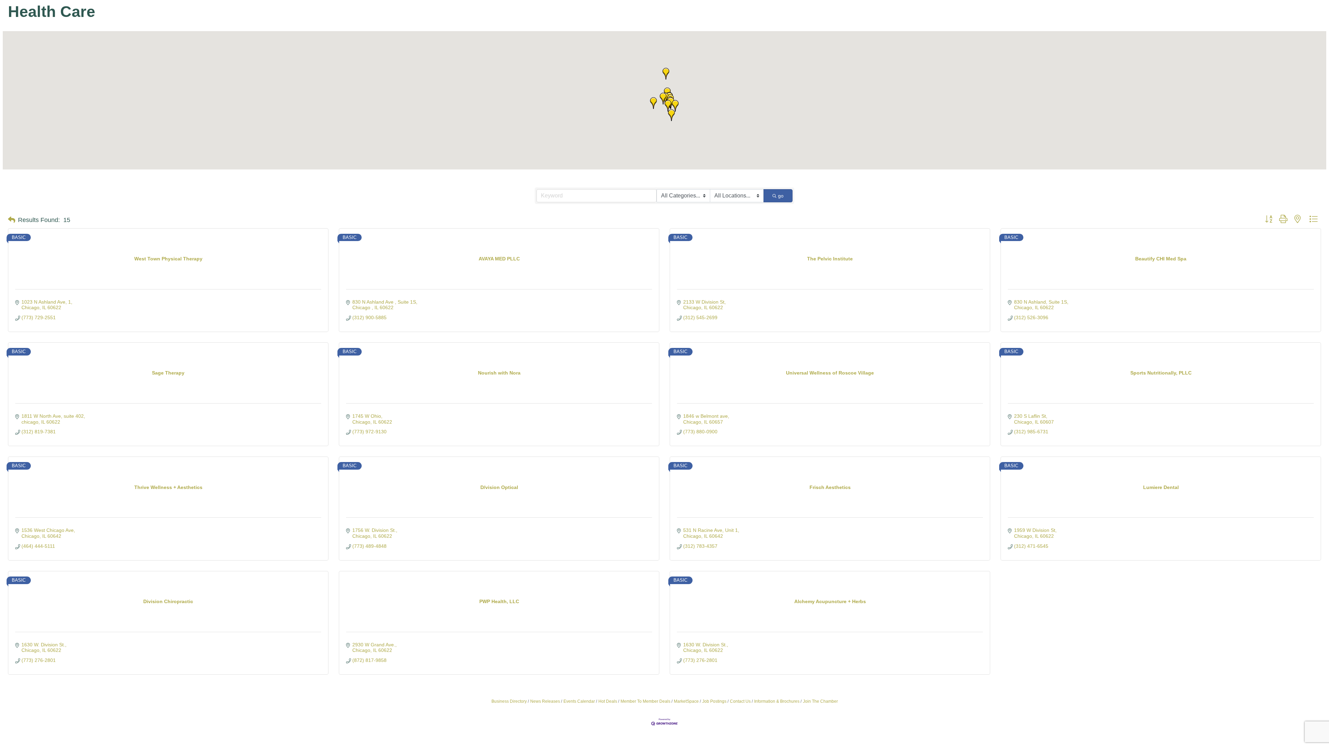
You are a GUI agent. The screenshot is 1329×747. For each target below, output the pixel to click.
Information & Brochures (776, 701)
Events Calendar (579, 701)
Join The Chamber (820, 701)
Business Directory (509, 701)
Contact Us (740, 701)
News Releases (545, 701)
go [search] (781, 196)
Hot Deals (607, 701)
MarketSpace (686, 701)
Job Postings (714, 701)
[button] (653, 103)
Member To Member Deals (645, 701)
